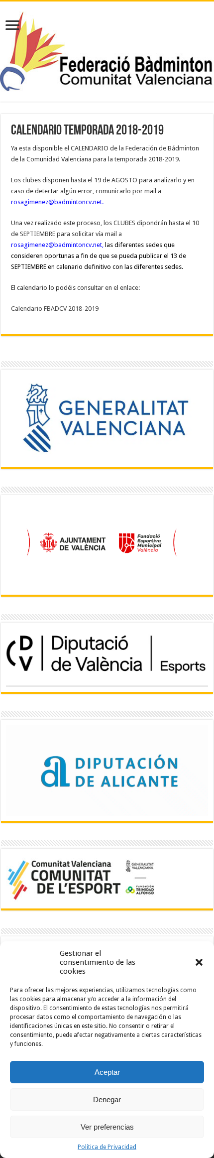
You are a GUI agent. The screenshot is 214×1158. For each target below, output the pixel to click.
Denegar (107, 1099)
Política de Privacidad (107, 1147)
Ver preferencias (107, 1127)
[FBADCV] (107, 50)
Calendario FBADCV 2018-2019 (55, 308)
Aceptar (107, 1072)
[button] (199, 962)
